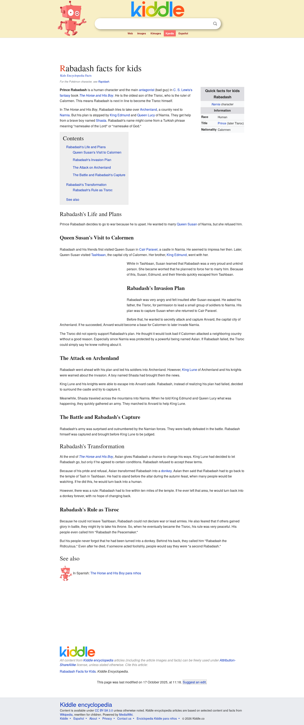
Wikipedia (66, 714)
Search (215, 23)
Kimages (156, 33)
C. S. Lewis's (182, 89)
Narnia (216, 104)
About (93, 718)
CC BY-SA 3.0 (104, 710)
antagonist (146, 89)
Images (141, 33)
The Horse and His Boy (96, 95)
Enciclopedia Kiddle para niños (157, 718)
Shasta (101, 120)
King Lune (189, 369)
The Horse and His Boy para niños (115, 573)
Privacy (107, 718)
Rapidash (103, 81)
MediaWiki (126, 714)
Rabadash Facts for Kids (78, 671)
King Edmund (120, 115)
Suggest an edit (194, 682)
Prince (222, 123)
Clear (206, 23)
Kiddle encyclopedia (98, 660)
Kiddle (64, 718)
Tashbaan (98, 254)
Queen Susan (187, 224)
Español (183, 33)
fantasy (65, 95)
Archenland (148, 109)
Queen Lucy (146, 115)
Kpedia (170, 33)
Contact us (124, 718)
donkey (166, 470)
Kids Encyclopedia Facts (76, 75)
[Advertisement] (152, 49)
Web (130, 33)
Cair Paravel (148, 249)
